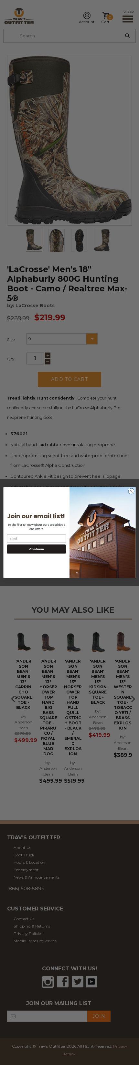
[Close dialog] (131, 491)
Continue (36, 549)
